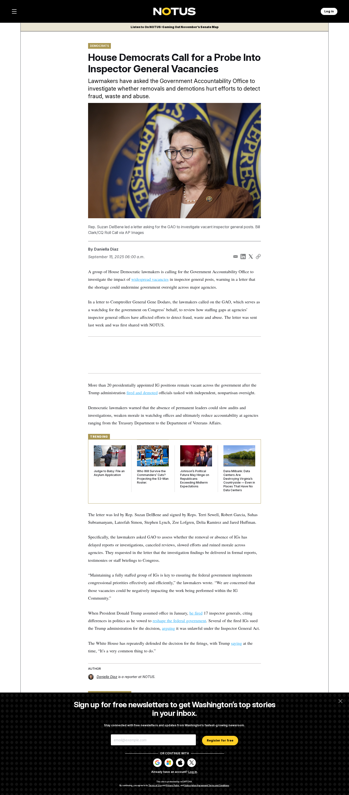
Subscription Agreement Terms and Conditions (206, 785)
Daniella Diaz (106, 249)
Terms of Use (155, 785)
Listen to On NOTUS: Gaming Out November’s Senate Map (175, 27)
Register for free (220, 740)
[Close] (340, 701)
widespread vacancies (150, 279)
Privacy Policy (172, 785)
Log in (192, 772)
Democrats (99, 46)
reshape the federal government (179, 620)
